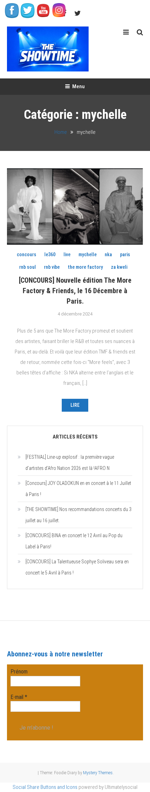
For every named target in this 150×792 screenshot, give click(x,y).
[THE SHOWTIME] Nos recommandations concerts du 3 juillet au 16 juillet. (78, 515)
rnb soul (27, 267)
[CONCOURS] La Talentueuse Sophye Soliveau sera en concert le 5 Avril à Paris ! (77, 567)
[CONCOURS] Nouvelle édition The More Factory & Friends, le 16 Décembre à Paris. (75, 290)
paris (125, 254)
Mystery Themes (98, 772)
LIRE (75, 405)
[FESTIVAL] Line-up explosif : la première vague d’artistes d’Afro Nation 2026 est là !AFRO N (69, 462)
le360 (49, 254)
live (66, 254)
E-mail (18, 697)
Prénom (19, 671)
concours (26, 254)
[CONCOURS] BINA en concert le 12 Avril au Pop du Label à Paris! (73, 541)
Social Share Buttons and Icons (45, 787)
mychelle (87, 254)
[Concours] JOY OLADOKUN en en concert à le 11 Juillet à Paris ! (78, 488)
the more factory (85, 267)
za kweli (119, 267)
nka (108, 254)
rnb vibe (52, 267)
